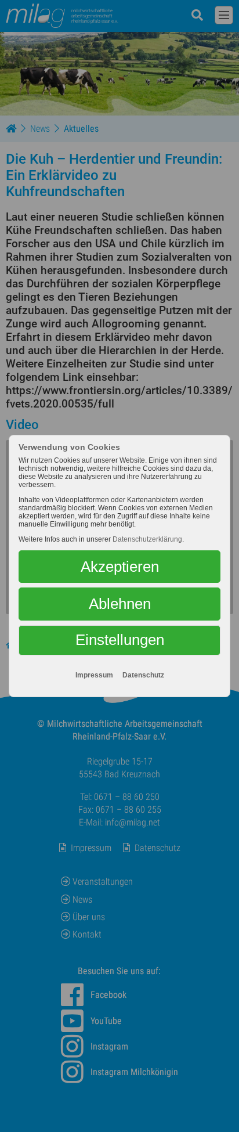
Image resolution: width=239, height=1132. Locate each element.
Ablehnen (120, 604)
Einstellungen (119, 640)
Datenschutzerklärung (147, 539)
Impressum (94, 675)
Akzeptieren (120, 566)
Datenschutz (143, 675)
